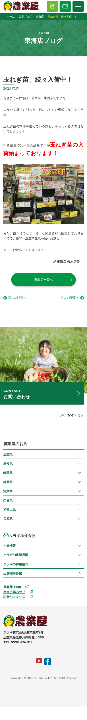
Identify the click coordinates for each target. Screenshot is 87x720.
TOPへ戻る (75, 416)
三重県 (8, 454)
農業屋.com (12, 587)
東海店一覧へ (43, 280)
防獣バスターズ (14, 597)
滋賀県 (8, 491)
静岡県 (8, 482)
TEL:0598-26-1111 (17, 642)
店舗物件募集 (12, 573)
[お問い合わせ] (65, 6)
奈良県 (8, 500)
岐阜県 (8, 473)
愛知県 (8, 463)
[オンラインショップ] (52, 6)
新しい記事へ (17, 298)
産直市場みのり (14, 592)
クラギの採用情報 (15, 564)
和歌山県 (9, 509)
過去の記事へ (69, 298)
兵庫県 (8, 519)
